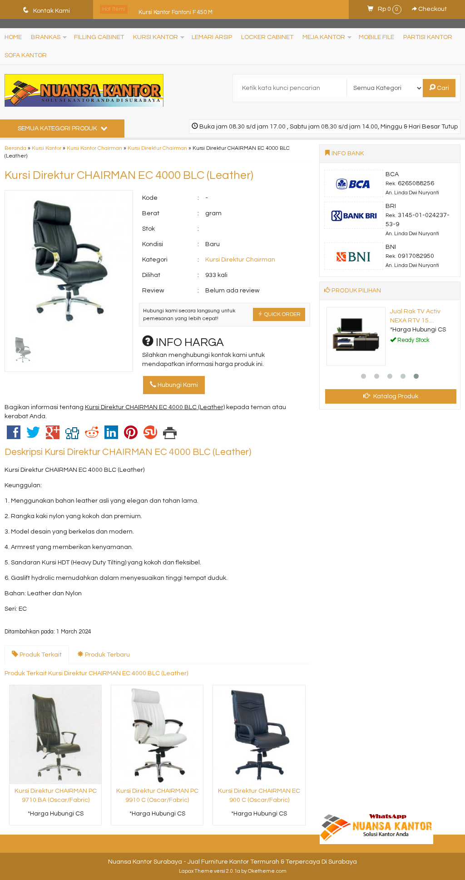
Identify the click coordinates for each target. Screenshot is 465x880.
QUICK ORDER (282, 314)
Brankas (45, 37)
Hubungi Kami (177, 385)
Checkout (432, 9)
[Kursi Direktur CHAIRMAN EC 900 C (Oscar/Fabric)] (259, 734)
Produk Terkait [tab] (40, 655)
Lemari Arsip (212, 37)
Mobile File (376, 37)
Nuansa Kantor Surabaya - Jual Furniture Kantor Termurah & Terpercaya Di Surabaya (232, 862)
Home (13, 37)
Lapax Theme (196, 871)
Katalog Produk (395, 396)
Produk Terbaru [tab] (107, 655)
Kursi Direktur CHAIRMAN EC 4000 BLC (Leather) (129, 175)
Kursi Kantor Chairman (94, 148)
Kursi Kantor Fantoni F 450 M (176, 9)
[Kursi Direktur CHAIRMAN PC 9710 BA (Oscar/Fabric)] (55, 734)
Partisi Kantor (427, 37)
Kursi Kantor (155, 37)
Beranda (15, 148)
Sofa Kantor (26, 55)
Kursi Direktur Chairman (157, 148)
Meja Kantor (323, 37)
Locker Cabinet (267, 37)
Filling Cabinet (99, 37)
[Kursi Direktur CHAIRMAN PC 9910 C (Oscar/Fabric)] (157, 734)
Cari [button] (442, 88)
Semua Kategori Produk (58, 128)
